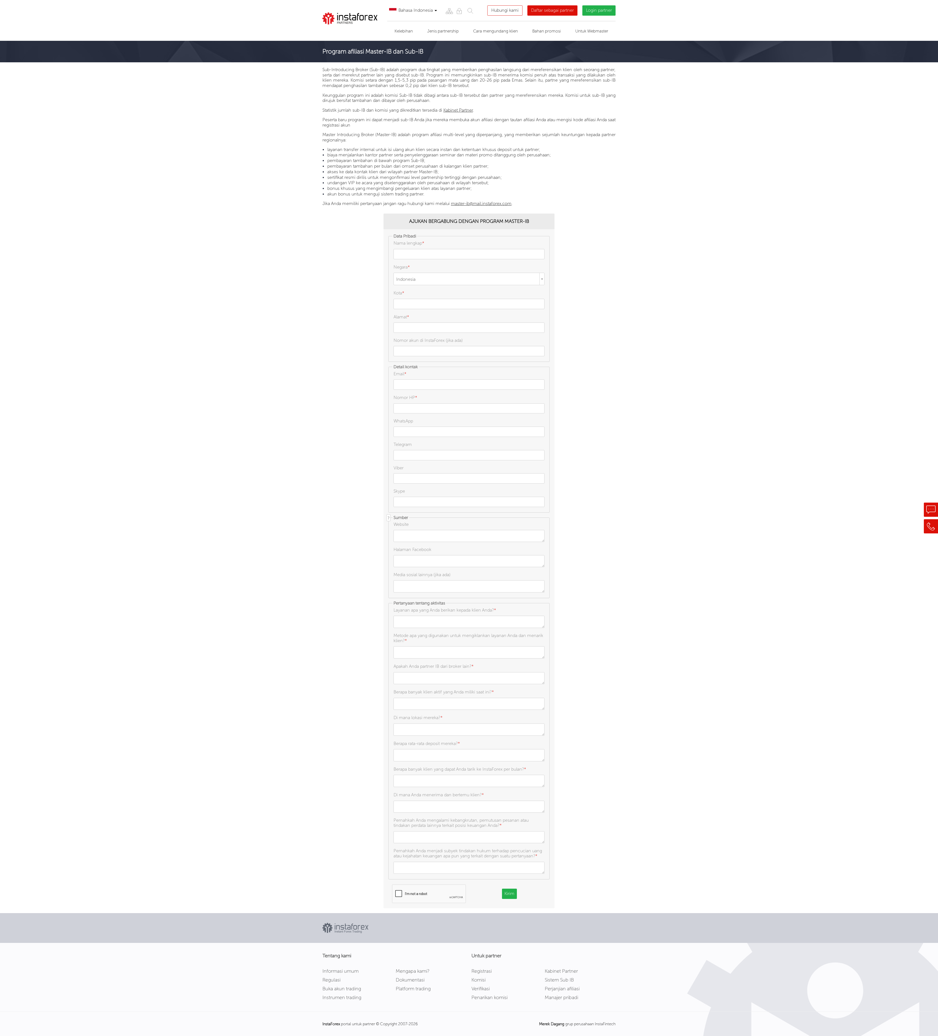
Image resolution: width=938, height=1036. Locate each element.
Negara (402, 267)
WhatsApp (403, 421)
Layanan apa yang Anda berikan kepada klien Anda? (445, 610)
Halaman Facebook (412, 549)
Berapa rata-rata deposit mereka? (427, 743)
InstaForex (331, 1024)
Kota (399, 293)
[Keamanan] (459, 10)
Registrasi (481, 971)
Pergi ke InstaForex (350, 30)
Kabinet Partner (458, 110)
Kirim (509, 893)
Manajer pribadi (561, 997)
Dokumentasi (410, 980)
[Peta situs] (449, 10)
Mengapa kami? (412, 971)
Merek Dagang (551, 1024)
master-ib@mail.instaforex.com (481, 203)
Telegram (403, 444)
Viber (399, 468)
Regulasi (331, 980)
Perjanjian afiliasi (562, 989)
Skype (399, 491)
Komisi (478, 980)
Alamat (401, 317)
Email (400, 374)
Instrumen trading (341, 997)
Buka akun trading (341, 989)
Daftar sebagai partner (552, 10)
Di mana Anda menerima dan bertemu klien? (439, 795)
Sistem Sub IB (559, 980)
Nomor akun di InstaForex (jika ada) (428, 340)
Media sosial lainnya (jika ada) (422, 574)
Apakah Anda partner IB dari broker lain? (434, 666)
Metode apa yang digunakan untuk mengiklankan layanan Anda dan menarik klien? (468, 638)
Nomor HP (405, 397)
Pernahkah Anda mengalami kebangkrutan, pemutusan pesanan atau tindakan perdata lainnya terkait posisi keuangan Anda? (461, 823)
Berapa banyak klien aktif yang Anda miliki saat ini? (444, 692)
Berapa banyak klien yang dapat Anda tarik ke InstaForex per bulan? (460, 769)
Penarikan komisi (489, 997)
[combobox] (469, 279)
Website (401, 524)
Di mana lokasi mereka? (418, 717)
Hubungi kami (505, 10)
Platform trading (413, 989)
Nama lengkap (409, 243)
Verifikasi (480, 989)
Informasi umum (340, 971)
